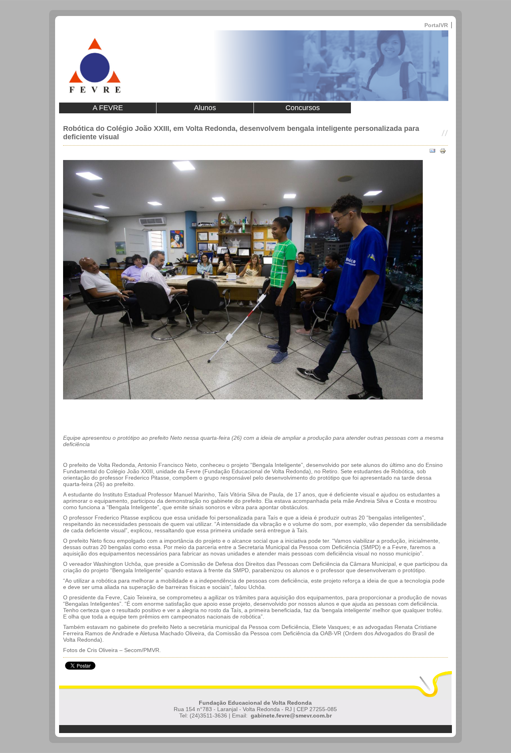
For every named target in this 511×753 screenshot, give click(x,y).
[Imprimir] (443, 151)
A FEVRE (108, 108)
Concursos (302, 108)
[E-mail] (432, 151)
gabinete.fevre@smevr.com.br (291, 715)
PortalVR (436, 25)
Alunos (205, 108)
